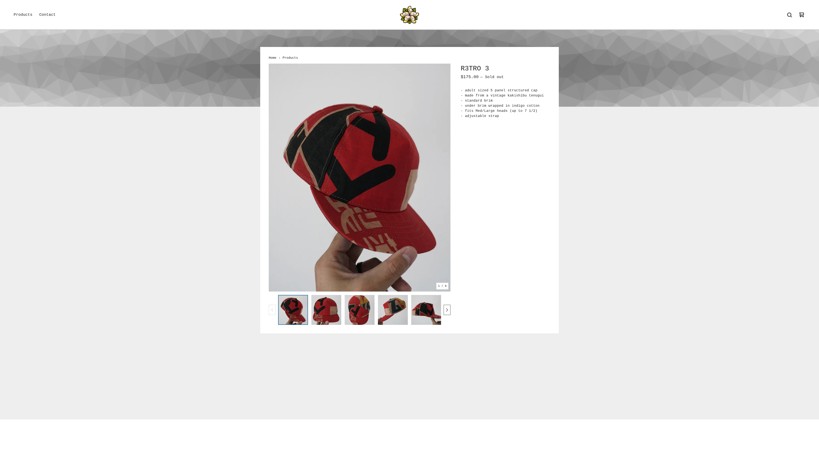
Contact (47, 15)
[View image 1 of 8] (293, 310)
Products (23, 15)
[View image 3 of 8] (360, 310)
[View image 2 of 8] (326, 310)
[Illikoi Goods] (409, 14)
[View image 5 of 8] (426, 310)
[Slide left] (272, 310)
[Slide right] (447, 310)
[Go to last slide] (274, 177)
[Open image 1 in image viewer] (359, 178)
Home (272, 58)
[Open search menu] (789, 15)
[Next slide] (444, 177)
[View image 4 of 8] (393, 310)
